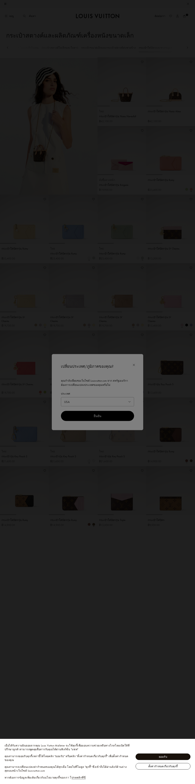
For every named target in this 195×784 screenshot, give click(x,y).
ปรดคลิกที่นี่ (79, 777)
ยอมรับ (163, 756)
